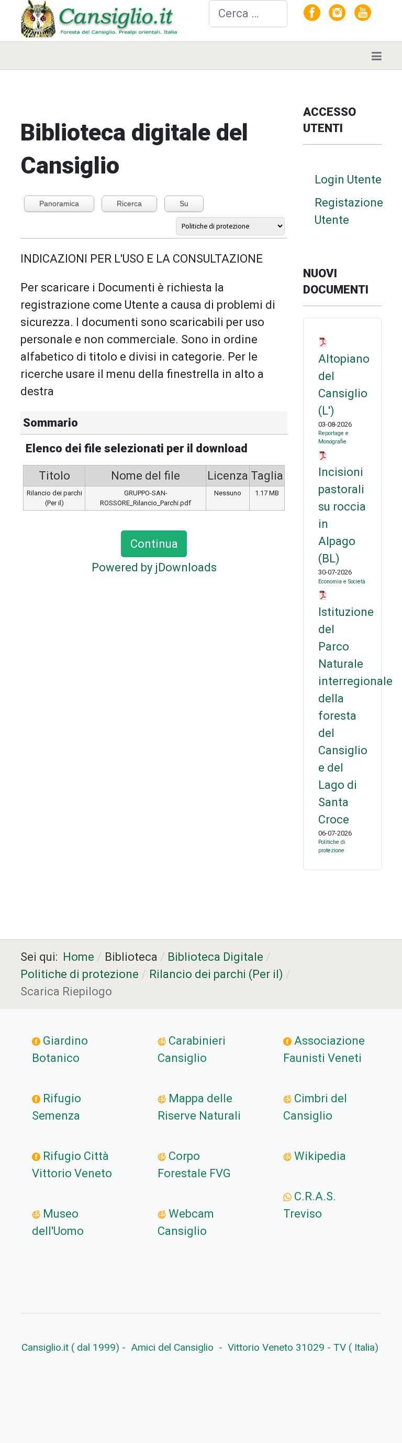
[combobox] (248, 13)
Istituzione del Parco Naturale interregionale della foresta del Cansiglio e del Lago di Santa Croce (355, 715)
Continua (154, 543)
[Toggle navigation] (377, 55)
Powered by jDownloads (154, 567)
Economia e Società (341, 581)
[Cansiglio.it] (101, 19)
